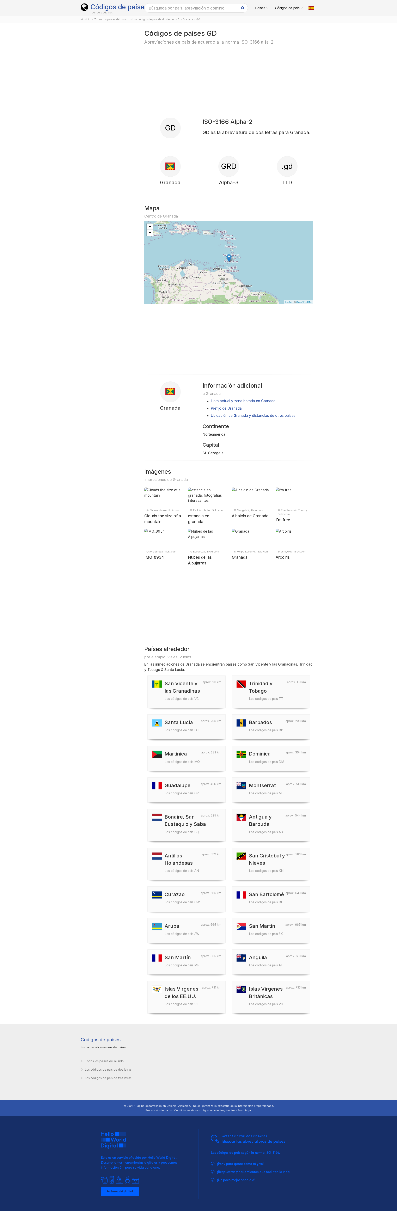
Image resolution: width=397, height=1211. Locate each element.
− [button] (150, 232)
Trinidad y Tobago (266, 690)
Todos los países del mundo (104, 1061)
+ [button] (150, 226)
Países (260, 8)
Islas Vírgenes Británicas (266, 996)
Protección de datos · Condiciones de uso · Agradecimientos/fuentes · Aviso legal (198, 1110)
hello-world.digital (120, 1191)
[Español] (311, 8)
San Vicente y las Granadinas (182, 690)
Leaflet (288, 302)
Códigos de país (287, 8)
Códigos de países (119, 7)
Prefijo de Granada (226, 408)
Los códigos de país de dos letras (108, 1069)
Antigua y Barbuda (266, 824)
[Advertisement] (108, 93)
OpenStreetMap (304, 302)
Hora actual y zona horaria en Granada (243, 401)
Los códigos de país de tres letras (108, 1078)
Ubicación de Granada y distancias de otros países (253, 416)
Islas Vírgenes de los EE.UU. (181, 996)
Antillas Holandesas (182, 863)
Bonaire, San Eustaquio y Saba (185, 824)
